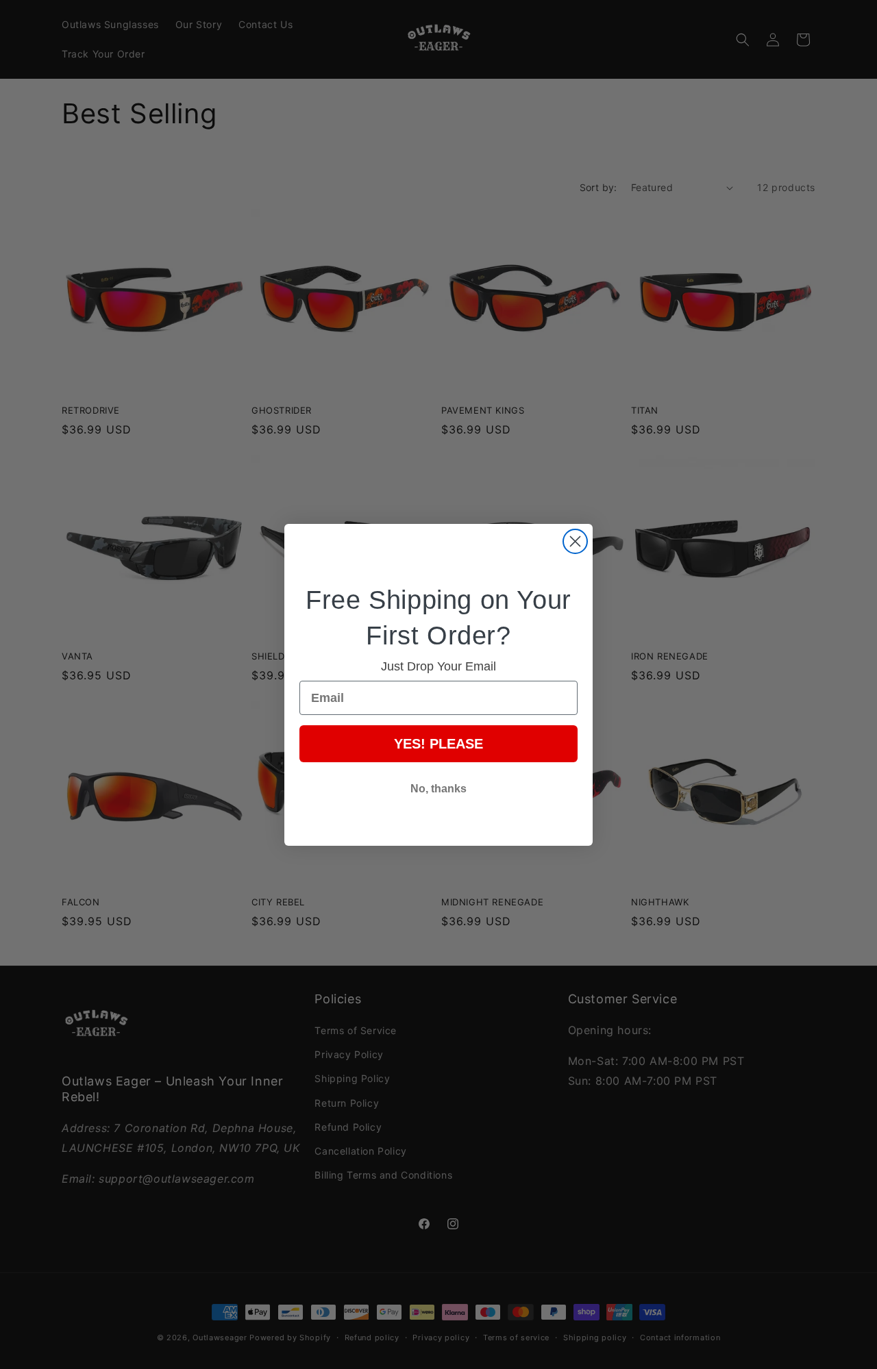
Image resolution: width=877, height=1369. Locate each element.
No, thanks (438, 788)
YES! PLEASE (438, 743)
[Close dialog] (575, 541)
